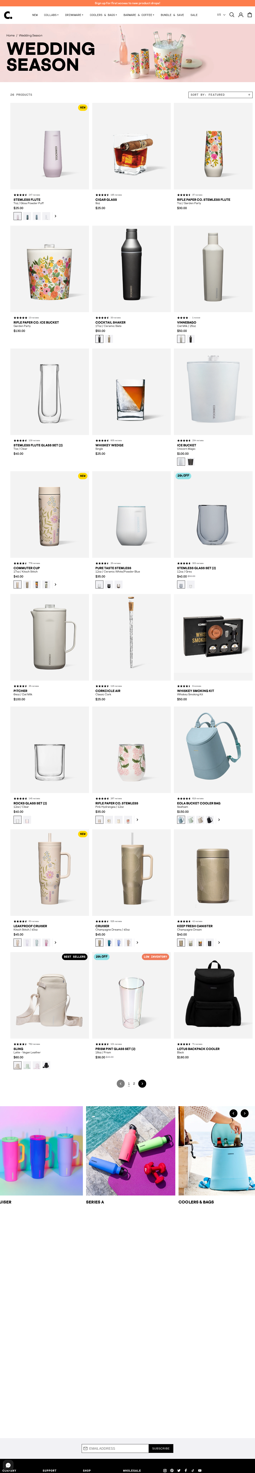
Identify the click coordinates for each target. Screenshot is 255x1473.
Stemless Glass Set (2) (196, 568)
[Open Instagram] (165, 1470)
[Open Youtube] (199, 1470)
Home (10, 35)
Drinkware (74, 15)
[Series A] (130, 1151)
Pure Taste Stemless (113, 568)
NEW (35, 15)
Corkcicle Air (107, 691)
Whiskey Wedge (109, 445)
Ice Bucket (186, 445)
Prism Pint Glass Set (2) (115, 1049)
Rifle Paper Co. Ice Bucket (36, 322)
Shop (87, 1470)
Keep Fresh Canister (195, 926)
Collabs (51, 15)
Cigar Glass (106, 199)
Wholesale (132, 1470)
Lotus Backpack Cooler (198, 1049)
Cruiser (102, 926)
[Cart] (249, 15)
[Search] (232, 15)
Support (50, 1470)
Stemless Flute (27, 199)
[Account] (240, 15)
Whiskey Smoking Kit (195, 691)
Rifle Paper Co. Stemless (116, 803)
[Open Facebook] (185, 1470)
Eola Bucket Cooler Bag (199, 803)
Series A (95, 1202)
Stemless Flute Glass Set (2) (38, 445)
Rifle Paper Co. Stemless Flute (203, 199)
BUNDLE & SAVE (172, 15)
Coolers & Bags (103, 15)
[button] (53, 216)
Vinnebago (186, 322)
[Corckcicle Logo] (8, 15)
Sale (194, 15)
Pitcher (20, 691)
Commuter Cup (27, 568)
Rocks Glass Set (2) (30, 803)
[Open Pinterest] (172, 1470)
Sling (18, 1049)
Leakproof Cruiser (30, 926)
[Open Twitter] (178, 1470)
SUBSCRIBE (161, 1448)
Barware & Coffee (139, 15)
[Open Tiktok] (192, 1470)
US (220, 14)
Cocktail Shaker (110, 322)
